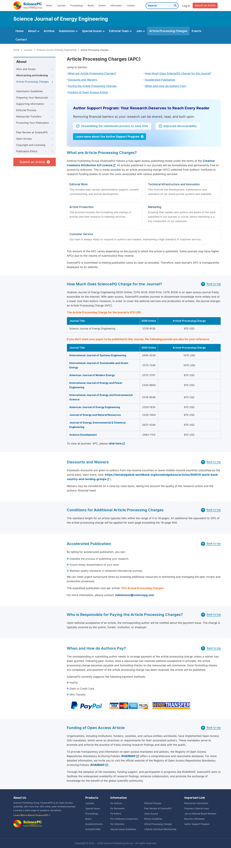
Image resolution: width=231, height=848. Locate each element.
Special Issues (92, 31)
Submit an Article (205, 5)
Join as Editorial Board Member (200, 813)
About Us (19, 797)
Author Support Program (196, 824)
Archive (49, 31)
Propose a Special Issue (196, 808)
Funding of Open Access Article (88, 92)
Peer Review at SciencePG (32, 132)
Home (49, 5)
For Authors (116, 803)
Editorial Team (119, 31)
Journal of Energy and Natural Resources (95, 414)
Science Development (83, 434)
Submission (67, 31)
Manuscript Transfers (28, 116)
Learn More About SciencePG (31, 815)
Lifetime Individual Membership (160, 829)
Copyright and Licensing (30, 145)
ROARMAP (128, 756)
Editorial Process (26, 110)
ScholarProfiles (93, 829)
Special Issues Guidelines (123, 829)
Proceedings (76, 5)
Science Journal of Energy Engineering (56, 50)
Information (116, 5)
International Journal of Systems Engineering (97, 355)
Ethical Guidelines (153, 819)
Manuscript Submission (196, 803)
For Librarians (117, 824)
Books (91, 5)
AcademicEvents (93, 824)
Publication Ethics (26, 151)
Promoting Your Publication (32, 122)
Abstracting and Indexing (32, 75)
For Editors (115, 813)
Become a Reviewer (194, 819)
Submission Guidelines (29, 91)
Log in (186, 5)
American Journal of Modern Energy (92, 375)
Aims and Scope (26, 69)
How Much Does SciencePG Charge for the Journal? (178, 73)
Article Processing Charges (168, 31)
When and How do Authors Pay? (165, 86)
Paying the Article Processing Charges (92, 86)
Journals (61, 5)
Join (139, 31)
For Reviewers (117, 808)
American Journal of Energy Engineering (94, 407)
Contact (131, 5)
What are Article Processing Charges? (92, 73)
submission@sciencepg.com (134, 595)
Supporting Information (30, 103)
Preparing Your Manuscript (32, 97)
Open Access (24, 138)
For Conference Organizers (124, 819)
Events (102, 5)
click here (115, 443)
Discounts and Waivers (82, 79)
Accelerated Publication (160, 79)
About (32, 31)
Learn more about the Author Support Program (108, 136)
